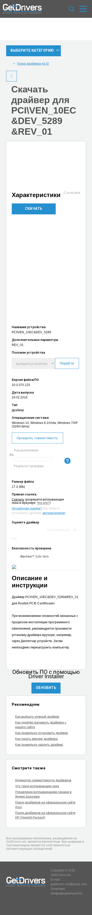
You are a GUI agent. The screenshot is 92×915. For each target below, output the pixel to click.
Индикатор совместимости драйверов (43, 780)
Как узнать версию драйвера (36, 739)
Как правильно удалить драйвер (39, 744)
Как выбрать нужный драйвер (37, 716)
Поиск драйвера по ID (33, 63)
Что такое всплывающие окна (37, 786)
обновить (46, 688)
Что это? (43, 503)
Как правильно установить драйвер (41, 733)
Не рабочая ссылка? (27, 508)
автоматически (53, 513)
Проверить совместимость (37, 438)
